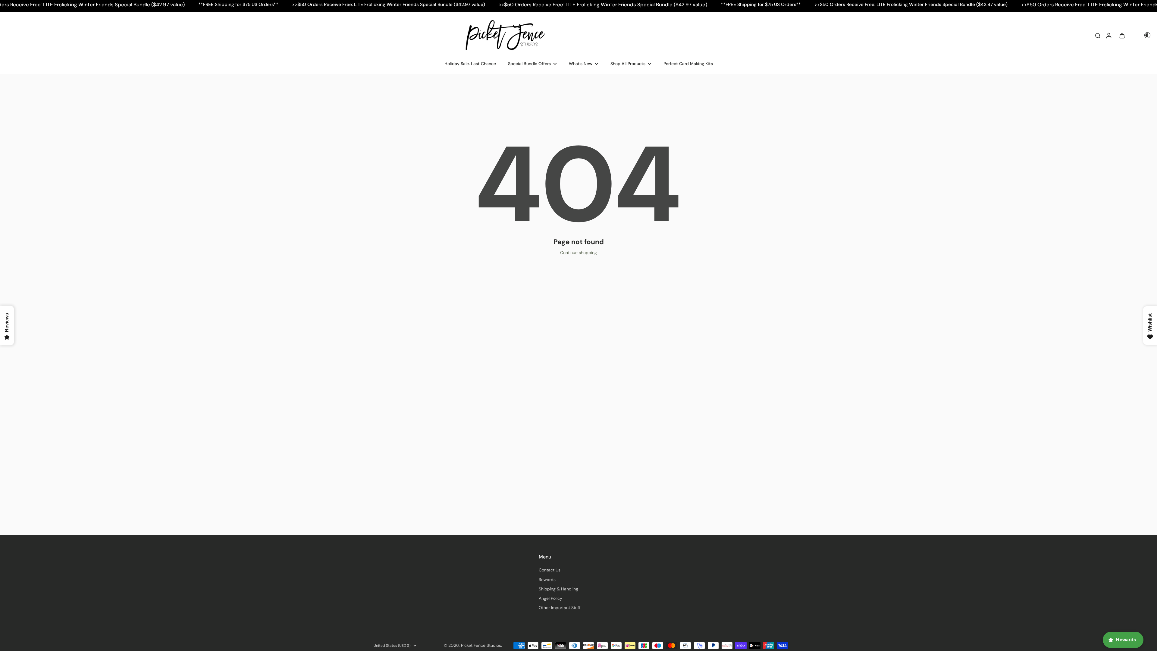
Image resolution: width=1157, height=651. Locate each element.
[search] (1097, 35)
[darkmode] (1143, 35)
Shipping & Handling (558, 589)
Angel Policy (550, 598)
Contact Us (549, 570)
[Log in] (1108, 35)
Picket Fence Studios (481, 645)
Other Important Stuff (560, 607)
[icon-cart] (1121, 35)
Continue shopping (578, 252)
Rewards (547, 579)
